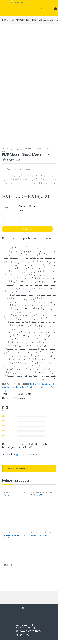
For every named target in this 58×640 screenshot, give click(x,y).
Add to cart (28, 229)
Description (9, 238)
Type (6, 207)
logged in (18, 454)
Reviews (47, 238)
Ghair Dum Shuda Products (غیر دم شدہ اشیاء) (32, 19)
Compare (26, 169)
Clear (21, 210)
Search (42, 8)
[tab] (9, 239)
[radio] (22, 206)
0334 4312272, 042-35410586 (28, 633)
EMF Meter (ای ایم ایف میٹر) (12, 148)
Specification (29, 238)
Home (5, 19)
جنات (4, 390)
